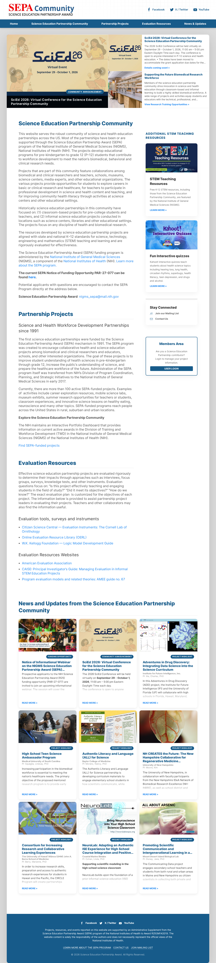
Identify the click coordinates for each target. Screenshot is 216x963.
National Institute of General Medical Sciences (85, 257)
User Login (171, 368)
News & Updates (195, 23)
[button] (12, 71)
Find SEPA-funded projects (39, 445)
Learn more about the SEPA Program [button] (87, 947)
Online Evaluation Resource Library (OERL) (54, 537)
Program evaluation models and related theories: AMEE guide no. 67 (73, 579)
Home (14, 23)
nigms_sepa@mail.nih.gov (99, 296)
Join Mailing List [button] (142, 947)
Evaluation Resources (156, 23)
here (32, 277)
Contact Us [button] (121, 947)
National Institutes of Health (84, 261)
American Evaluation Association (47, 563)
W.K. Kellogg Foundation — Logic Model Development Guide (67, 543)
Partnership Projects (115, 23)
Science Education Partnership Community (59, 23)
